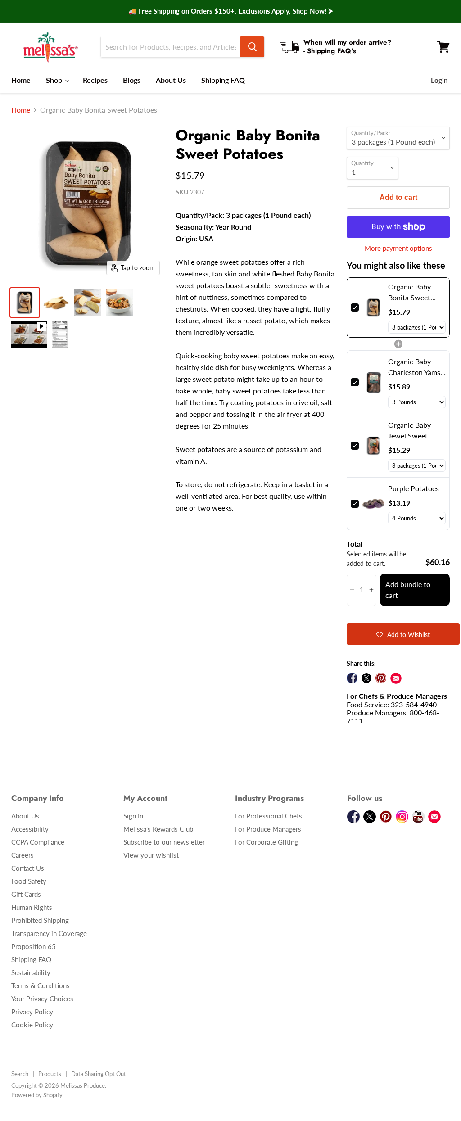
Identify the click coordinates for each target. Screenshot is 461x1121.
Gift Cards (26, 894)
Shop (55, 80)
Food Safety (28, 881)
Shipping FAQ (223, 80)
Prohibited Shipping (40, 920)
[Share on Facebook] (352, 678)
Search (19, 1073)
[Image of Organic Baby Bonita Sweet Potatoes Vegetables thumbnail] (56, 302)
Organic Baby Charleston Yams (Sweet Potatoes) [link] (415, 367)
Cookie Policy (32, 1025)
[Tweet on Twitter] (366, 678)
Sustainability (30, 972)
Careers (22, 855)
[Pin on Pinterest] (380, 678)
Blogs (131, 80)
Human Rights (31, 907)
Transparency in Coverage (49, 933)
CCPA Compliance (37, 842)
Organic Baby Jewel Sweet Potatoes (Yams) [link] (413, 430)
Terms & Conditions (40, 985)
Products (49, 1073)
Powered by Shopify (37, 1094)
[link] (373, 307)
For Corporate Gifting (266, 842)
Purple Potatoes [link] (413, 488)
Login (439, 80)
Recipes (95, 80)
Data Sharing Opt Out (98, 1073)
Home (21, 80)
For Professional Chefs (268, 816)
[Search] (252, 46)
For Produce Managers (268, 829)
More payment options (398, 248)
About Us (171, 80)
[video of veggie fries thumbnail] (29, 334)
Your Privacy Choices (42, 998)
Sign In (133, 816)
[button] (352, 590)
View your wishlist (151, 855)
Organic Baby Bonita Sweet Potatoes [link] (409, 292)
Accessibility (30, 829)
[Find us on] (396, 678)
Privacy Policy (32, 1012)
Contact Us (27, 868)
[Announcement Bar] (230, 11)
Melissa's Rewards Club (158, 829)
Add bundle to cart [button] (407, 589)
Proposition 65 (33, 946)
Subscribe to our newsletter (164, 842)
